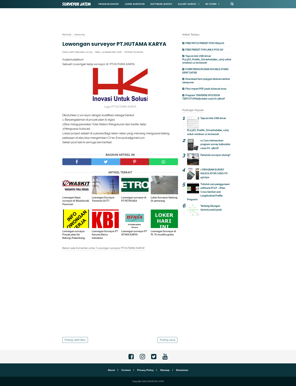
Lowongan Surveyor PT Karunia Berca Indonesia (105, 234)
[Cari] (232, 4)
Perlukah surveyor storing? (215, 155)
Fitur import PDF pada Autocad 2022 (205, 88)
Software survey (161, 4)
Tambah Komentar (133, 52)
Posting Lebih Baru (75, 340)
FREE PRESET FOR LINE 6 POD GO (204, 49)
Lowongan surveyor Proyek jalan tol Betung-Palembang (73, 234)
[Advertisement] (148, 19)
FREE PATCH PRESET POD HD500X (204, 43)
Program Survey (108, 4)
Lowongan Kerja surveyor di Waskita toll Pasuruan (75, 201)
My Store (211, 4)
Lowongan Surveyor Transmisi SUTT (103, 199)
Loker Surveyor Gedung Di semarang (164, 199)
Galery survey (187, 4)
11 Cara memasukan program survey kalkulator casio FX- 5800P (215, 144)
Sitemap (165, 370)
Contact (126, 370)
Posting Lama (167, 340)
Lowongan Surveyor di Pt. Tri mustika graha (163, 233)
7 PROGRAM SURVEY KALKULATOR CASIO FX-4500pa (214, 173)
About (111, 370)
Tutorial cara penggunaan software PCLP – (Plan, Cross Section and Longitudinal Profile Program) (208, 192)
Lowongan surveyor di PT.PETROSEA (133, 199)
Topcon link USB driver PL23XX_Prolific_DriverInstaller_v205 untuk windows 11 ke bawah (206, 59)
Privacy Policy (145, 370)
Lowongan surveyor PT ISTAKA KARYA (134, 233)
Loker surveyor (135, 4)
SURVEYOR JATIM (76, 4)
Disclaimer (182, 370)
